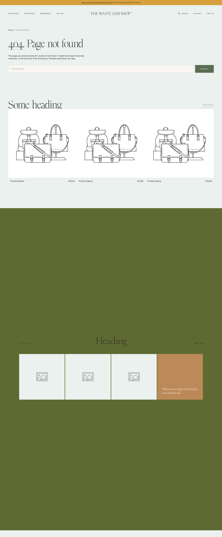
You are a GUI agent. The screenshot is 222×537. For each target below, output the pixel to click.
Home (10, 30)
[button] (183, 13)
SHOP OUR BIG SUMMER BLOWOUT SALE (96, 2)
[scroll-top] (216, 531)
